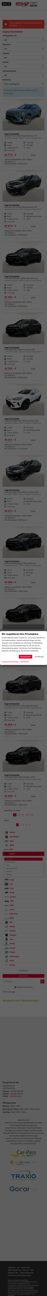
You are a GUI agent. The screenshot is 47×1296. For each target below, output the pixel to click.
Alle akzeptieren (25, 657)
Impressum (24, 662)
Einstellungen (39, 657)
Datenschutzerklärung (10, 662)
